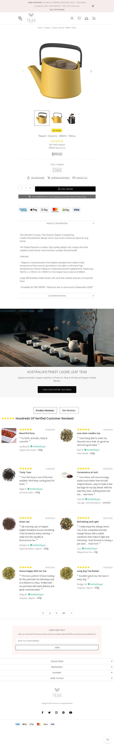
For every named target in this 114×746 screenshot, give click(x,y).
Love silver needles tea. (89, 433)
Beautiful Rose (27, 433)
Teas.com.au (31, 18)
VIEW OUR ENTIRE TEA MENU (57, 389)
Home (40, 28)
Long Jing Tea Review (88, 571)
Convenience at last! (87, 472)
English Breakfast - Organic (30, 548)
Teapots (47, 28)
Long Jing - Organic (27, 598)
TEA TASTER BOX (57, 10)
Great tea (24, 521)
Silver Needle (82, 453)
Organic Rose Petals (27, 450)
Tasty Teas (25, 472)
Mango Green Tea (84, 552)
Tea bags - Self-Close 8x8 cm (89, 502)
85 (63, 612)
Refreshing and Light (88, 521)
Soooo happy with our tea (32, 571)
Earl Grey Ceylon (26, 492)
